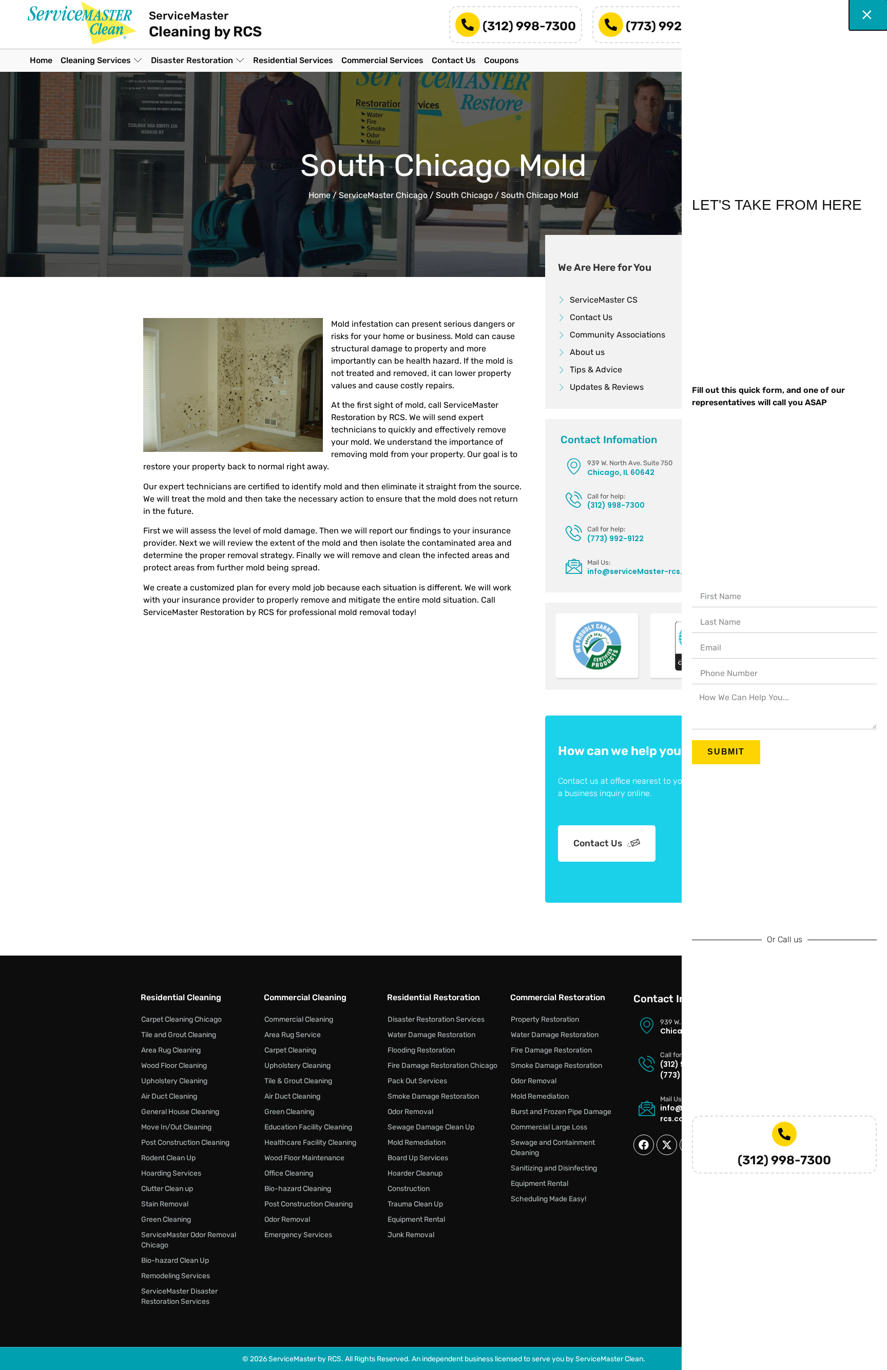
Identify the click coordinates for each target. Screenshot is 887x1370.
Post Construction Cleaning (185, 1142)
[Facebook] (643, 1145)
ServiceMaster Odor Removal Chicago (188, 1239)
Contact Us (597, 843)
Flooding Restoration (421, 1050)
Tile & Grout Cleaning (298, 1081)
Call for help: (606, 496)
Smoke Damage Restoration (433, 1096)
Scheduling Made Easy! (548, 1199)
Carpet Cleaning (290, 1050)
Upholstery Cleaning (174, 1081)
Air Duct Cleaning (169, 1096)
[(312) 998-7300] (467, 24)
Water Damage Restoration (431, 1034)
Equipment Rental (416, 1219)
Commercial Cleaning (298, 1019)
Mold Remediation (417, 1142)
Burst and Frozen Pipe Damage (561, 1111)
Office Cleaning (288, 1173)
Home (319, 195)
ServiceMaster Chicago (383, 195)
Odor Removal (287, 1219)
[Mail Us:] (574, 566)
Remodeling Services (175, 1276)
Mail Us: (598, 562)
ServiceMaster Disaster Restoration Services (179, 1296)
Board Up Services (418, 1158)
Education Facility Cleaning (308, 1127)
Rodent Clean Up (168, 1158)
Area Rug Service (292, 1034)
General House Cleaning (180, 1111)
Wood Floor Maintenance (304, 1158)
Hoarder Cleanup (415, 1173)
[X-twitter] (667, 1145)
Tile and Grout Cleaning (178, 1034)
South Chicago (464, 195)
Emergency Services (298, 1234)
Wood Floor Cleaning (174, 1065)
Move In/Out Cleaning (176, 1127)
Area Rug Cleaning (171, 1050)
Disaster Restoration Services (436, 1019)
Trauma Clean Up (415, 1204)
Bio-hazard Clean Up (175, 1260)
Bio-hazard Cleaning (297, 1188)
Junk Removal (411, 1234)
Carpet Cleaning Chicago (181, 1019)
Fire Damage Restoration (551, 1050)
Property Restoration (545, 1019)
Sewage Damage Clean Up (431, 1127)
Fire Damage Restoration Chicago (442, 1065)
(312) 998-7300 (529, 26)
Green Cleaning (166, 1219)
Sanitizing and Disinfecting (554, 1168)
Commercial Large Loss (549, 1127)
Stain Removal (164, 1204)
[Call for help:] (574, 499)
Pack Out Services (417, 1081)
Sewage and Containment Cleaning (553, 1147)
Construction (409, 1188)
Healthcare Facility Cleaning (310, 1142)
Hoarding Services (171, 1173)
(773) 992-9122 (671, 26)
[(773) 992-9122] (611, 24)
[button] (101, 60)
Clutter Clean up (167, 1188)
